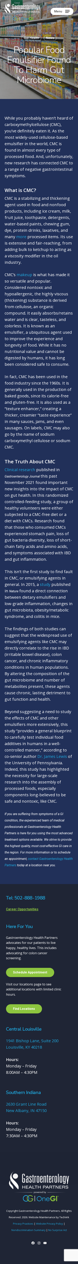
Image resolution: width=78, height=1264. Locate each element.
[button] (62, 11)
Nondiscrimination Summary (28, 1230)
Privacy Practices (23, 1223)
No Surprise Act (57, 1230)
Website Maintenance (42, 1217)
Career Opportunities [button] (22, 909)
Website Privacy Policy (49, 1223)
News (50, 38)
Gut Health (31, 38)
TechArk (64, 1217)
